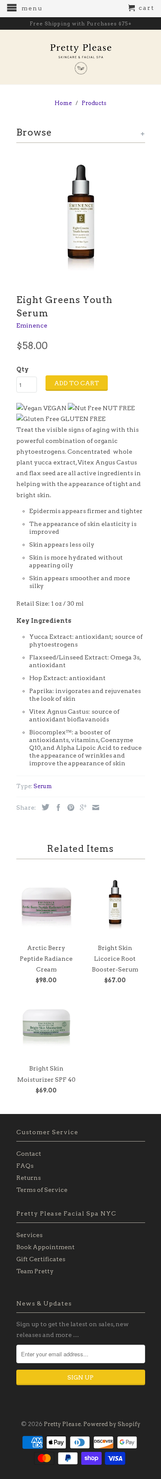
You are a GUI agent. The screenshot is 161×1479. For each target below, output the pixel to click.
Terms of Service (41, 1189)
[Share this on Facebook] (56, 807)
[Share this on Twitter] (43, 807)
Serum (42, 786)
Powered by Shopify (111, 1424)
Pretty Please (62, 1424)
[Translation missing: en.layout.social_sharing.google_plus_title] (81, 807)
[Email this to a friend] (93, 807)
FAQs (24, 1165)
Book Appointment (45, 1247)
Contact (28, 1153)
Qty (22, 369)
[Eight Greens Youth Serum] (80, 216)
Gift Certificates (40, 1259)
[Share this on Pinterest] (68, 807)
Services (29, 1234)
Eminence (31, 325)
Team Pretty (35, 1271)
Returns (28, 1177)
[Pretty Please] (81, 57)
